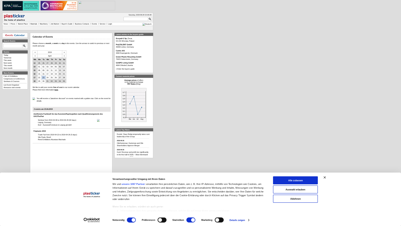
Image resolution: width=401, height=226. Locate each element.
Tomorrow (7, 58)
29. (56, 63)
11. (52, 70)
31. (64, 63)
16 (34, 74)
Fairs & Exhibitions (11, 76)
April (49, 56)
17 (34, 77)
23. (43, 77)
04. (52, 67)
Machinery (44, 24)
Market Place (23, 24)
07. (64, 67)
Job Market (54, 24)
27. (48, 63)
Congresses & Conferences (14, 79)
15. (39, 74)
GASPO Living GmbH (125, 63)
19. (56, 74)
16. (43, 74)
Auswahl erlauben (295, 189)
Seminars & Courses (11, 81)
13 (34, 63)
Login (110, 24)
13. (60, 70)
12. (56, 70)
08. (39, 70)
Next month (8, 68)
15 (34, 70)
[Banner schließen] (325, 177)
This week (7, 60)
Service (102, 24)
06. (60, 67)
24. (48, 77)
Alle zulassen (295, 180)
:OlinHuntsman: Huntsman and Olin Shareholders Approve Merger (130, 141)
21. (64, 74)
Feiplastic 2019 (40, 131)
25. (39, 63)
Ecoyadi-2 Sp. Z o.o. (124, 38)
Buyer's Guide (67, 24)
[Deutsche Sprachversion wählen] (147, 24)
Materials (33, 24)
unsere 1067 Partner (133, 184)
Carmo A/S (120, 51)
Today (6, 55)
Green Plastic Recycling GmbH (128, 57)
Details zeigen (237, 220)
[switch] (162, 220)
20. (60, 74)
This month (8, 65)
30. (60, 63)
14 (34, 67)
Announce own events (12, 87)
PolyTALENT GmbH (124, 45)
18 (34, 81)
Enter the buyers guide (126, 69)
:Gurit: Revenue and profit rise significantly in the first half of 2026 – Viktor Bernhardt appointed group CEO (132, 151)
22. (39, 77)
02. (43, 67)
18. (52, 74)
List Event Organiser (11, 85)
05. (56, 67)
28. (52, 63)
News (6, 24)
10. (48, 70)
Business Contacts (82, 24)
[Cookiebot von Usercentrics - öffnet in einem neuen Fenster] (91, 220)
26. (43, 63)
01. (39, 67)
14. (64, 70)
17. (48, 74)
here (56, 90)
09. (43, 70)
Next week (8, 63)
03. (48, 67)
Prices (12, 24)
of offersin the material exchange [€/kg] (133, 82)
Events (94, 24)
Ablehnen (295, 198)
